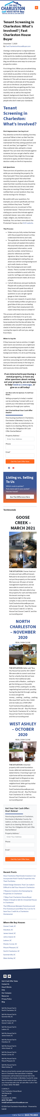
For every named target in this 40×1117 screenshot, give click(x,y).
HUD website (28, 223)
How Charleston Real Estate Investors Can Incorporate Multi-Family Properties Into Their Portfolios (19, 878)
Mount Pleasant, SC (10, 947)
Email (8, 452)
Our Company (6, 993)
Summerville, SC (9, 954)
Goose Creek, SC (9, 926)
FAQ (3, 990)
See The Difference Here (20, 497)
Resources (5, 996)
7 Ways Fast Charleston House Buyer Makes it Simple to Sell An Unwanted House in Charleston (20, 899)
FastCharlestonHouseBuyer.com (18, 46)
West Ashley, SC (9, 958)
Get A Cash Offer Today (10, 981)
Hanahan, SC (8, 930)
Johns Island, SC (9, 937)
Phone (8, 444)
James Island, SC (9, 933)
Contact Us (5, 984)
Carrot (4, 1109)
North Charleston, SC (11, 951)
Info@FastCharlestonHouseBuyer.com (15, 1102)
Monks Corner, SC (10, 944)
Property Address (13, 435)
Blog (3, 1002)
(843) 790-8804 (14, 1085)
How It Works (6, 987)
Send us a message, (22, 384)
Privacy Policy (7, 999)
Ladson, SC (7, 940)
